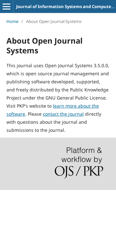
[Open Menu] (6, 6)
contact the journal (63, 114)
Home (12, 21)
